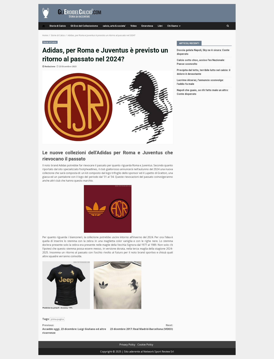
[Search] (228, 26)
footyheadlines (88, 169)
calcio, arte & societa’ (114, 26)
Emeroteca (147, 26)
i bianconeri (75, 237)
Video (133, 26)
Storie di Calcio (57, 26)
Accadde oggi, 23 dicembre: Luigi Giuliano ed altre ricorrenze (74, 329)
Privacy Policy (127, 344)
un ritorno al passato (75, 252)
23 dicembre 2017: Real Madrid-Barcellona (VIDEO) (141, 327)
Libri (160, 26)
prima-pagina (57, 319)
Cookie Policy (145, 344)
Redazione (50, 66)
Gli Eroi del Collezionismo (84, 26)
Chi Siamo (172, 26)
